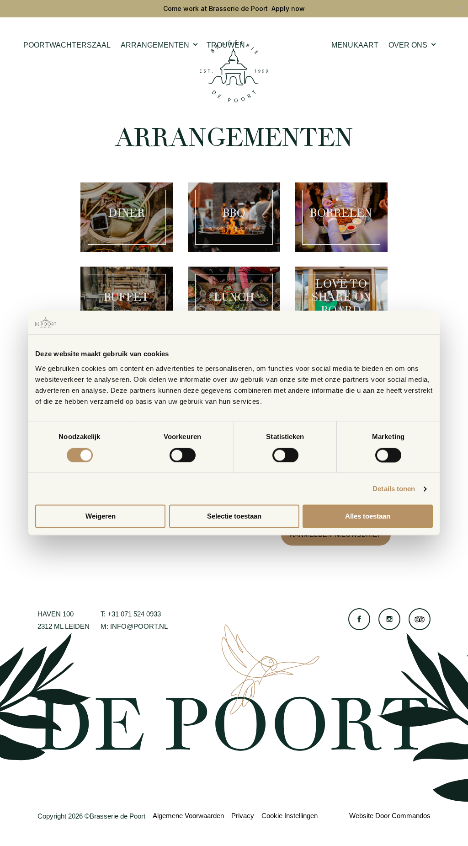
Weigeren (100, 516)
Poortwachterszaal (67, 45)
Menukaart (354, 45)
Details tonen (393, 489)
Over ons (407, 45)
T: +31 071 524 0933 (131, 614)
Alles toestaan (367, 516)
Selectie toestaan (234, 516)
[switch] (183, 455)
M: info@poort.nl (134, 626)
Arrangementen (155, 45)
